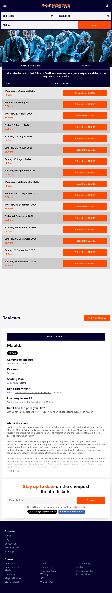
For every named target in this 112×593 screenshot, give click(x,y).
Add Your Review (97, 318)
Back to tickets (55, 336)
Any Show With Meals (13, 569)
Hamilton (10, 574)
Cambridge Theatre (16, 382)
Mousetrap (46, 567)
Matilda (44, 563)
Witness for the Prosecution (84, 573)
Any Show (10, 563)
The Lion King (83, 563)
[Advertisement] (56, 289)
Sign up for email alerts (18, 411)
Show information (30, 65)
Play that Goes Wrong (48, 573)
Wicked (80, 567)
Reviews (11, 373)
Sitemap (9, 551)
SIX (42, 578)
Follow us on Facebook (72, 511)
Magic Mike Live (13, 578)
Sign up (91, 500)
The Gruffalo (47, 582)
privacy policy (79, 507)
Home (8, 535)
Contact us (10, 543)
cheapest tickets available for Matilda (33, 392)
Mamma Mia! (12, 582)
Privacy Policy (12, 547)
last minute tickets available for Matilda (34, 402)
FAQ (7, 539)
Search (95, 25)
